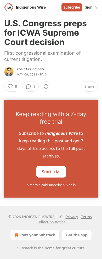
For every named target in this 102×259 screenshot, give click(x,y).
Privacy (72, 216)
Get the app (76, 234)
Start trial (51, 172)
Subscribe (72, 7)
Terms (86, 216)
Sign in (91, 7)
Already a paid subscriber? (51, 185)
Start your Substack (37, 234)
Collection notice (51, 221)
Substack (25, 247)
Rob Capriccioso (30, 69)
